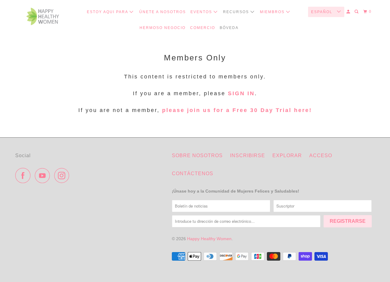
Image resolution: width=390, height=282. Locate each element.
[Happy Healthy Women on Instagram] (63, 175)
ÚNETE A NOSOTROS (162, 12)
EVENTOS (202, 12)
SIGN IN (241, 93)
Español (322, 12)
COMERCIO (202, 28)
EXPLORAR (287, 155)
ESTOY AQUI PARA (108, 12)
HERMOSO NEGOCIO (163, 28)
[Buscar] (357, 12)
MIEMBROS (273, 12)
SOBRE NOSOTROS (197, 155)
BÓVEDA (229, 28)
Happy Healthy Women (209, 238)
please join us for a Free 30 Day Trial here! (236, 110)
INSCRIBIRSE (247, 155)
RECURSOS (236, 12)
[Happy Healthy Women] (42, 18)
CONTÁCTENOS (192, 173)
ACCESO (320, 155)
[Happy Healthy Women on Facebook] (24, 175)
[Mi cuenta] (349, 12)
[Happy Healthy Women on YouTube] (44, 175)
